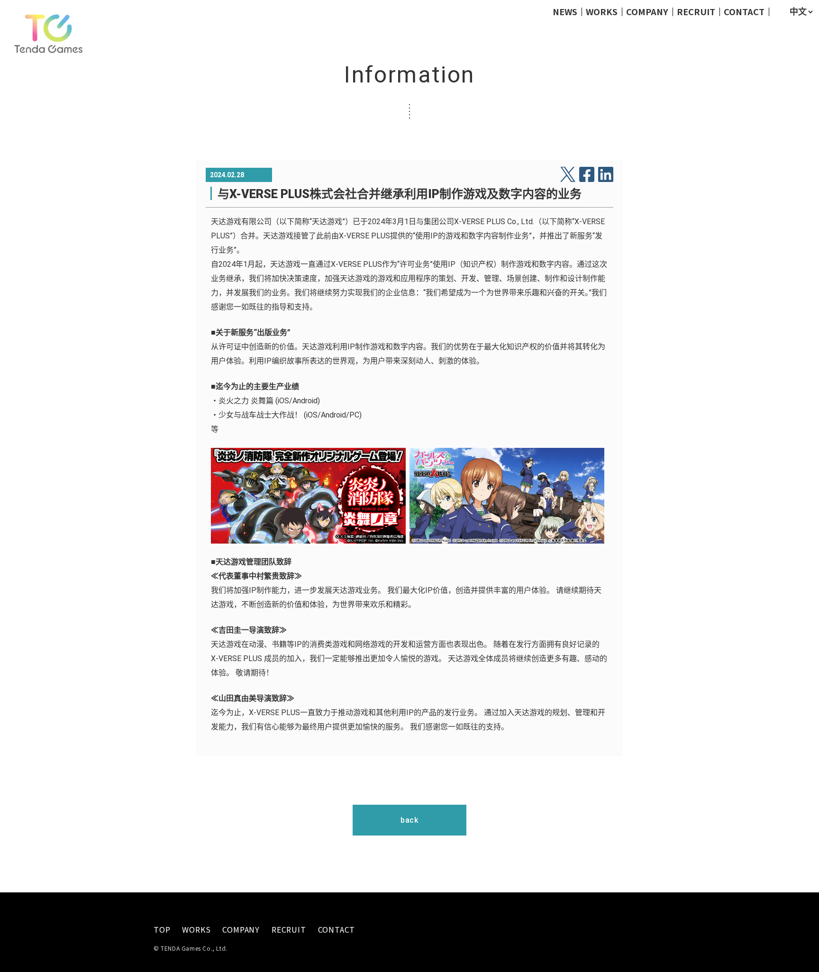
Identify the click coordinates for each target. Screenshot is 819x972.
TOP (162, 930)
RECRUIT (696, 11)
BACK (409, 820)
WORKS (602, 11)
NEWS (565, 11)
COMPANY (647, 11)
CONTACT (744, 11)
